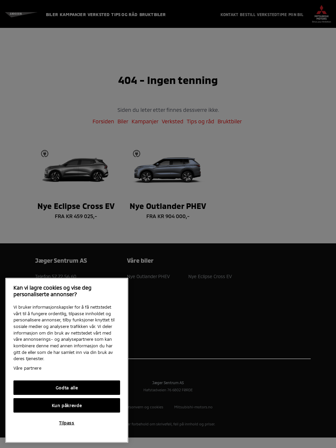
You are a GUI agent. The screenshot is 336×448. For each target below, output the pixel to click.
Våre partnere (27, 368)
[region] (66, 360)
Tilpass (66, 422)
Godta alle (67, 387)
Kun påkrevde (67, 405)
